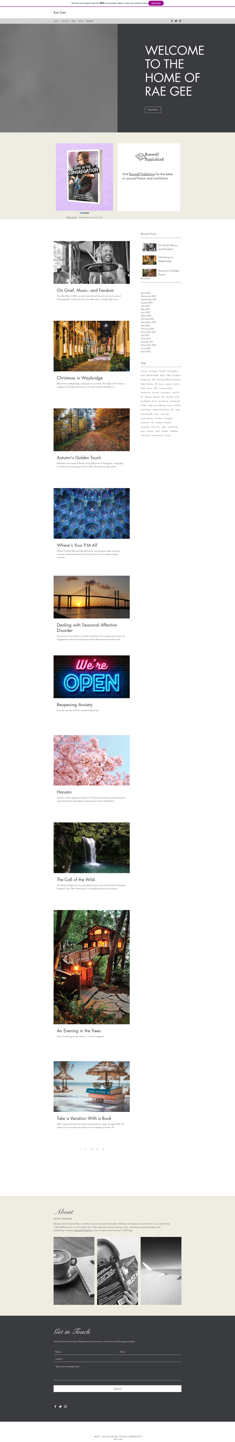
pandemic (145, 422)
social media (173, 427)
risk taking (145, 427)
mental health (146, 414)
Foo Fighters (172, 371)
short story (155, 427)
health (143, 405)
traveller (164, 431)
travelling (173, 431)
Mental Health (153, 375)
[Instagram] (180, 21)
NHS (169, 375)
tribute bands (157, 435)
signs (164, 427)
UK (156, 384)
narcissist (158, 418)
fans (163, 397)
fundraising (163, 401)
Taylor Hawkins (147, 384)
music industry (147, 418)
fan (142, 397)
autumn (169, 384)
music (156, 414)
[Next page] (103, 1149)
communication (165, 388)
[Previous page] (80, 1149)
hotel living (145, 409)
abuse (161, 384)
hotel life (177, 405)
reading (159, 422)
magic (177, 409)
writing (168, 435)
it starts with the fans (160, 409)
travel (157, 431)
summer (149, 431)
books (149, 388)
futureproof (175, 401)
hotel (169, 405)
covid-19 (175, 392)
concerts (155, 392)
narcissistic (168, 418)
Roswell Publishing (142, 174)
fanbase (148, 397)
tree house (145, 435)
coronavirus (165, 392)
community (145, 392)
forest (154, 401)
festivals (169, 397)
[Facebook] (172, 21)
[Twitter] (176, 21)
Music (162, 375)
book (143, 388)
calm (155, 388)
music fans (165, 414)
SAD (154, 379)
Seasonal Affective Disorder (169, 379)
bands (176, 384)
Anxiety (144, 371)
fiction (177, 397)
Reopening (145, 379)
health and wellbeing (157, 405)
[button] (153, 110)
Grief (143, 375)
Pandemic (176, 375)
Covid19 (162, 371)
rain (152, 422)
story (143, 431)
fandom (156, 397)
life (172, 409)
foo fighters (146, 401)
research (167, 422)
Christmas (153, 371)
